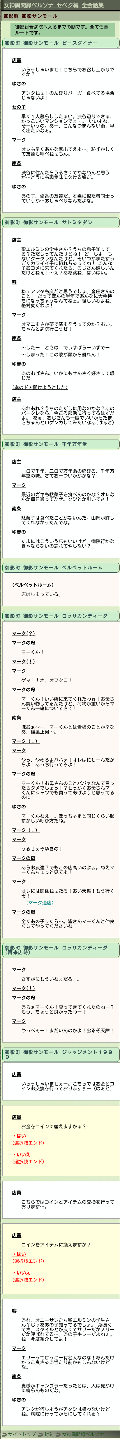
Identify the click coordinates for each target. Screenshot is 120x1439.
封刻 (49, 1434)
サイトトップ (22, 1434)
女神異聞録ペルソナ (83, 1434)
